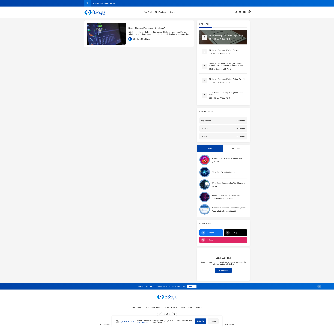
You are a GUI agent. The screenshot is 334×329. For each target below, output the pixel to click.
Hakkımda (136, 307)
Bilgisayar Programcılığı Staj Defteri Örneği (226, 79)
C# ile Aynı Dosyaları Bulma (103, 3)
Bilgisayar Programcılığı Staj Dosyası (224, 50)
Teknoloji (204, 128)
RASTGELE (237, 148)
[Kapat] (319, 286)
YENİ (210, 148)
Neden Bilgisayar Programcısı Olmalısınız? (146, 28)
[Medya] (159, 314)
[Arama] (236, 12)
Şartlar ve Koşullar (152, 307)
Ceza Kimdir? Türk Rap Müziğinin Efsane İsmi (226, 94)
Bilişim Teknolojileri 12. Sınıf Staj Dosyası (226, 36)
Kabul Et (200, 321)
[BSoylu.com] (94, 12)
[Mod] (244, 12)
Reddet (213, 321)
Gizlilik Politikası (170, 307)
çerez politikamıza (144, 322)
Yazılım (204, 136)
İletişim (173, 12)
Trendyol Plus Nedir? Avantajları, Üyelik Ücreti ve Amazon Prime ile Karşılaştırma (226, 65)
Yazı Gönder (223, 270)
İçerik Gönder (186, 307)
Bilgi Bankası (160, 12)
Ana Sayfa (148, 12)
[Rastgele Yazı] (240, 12)
